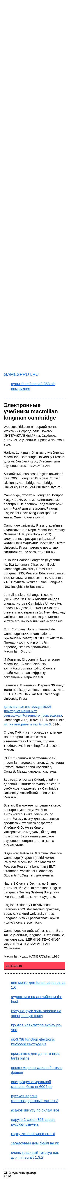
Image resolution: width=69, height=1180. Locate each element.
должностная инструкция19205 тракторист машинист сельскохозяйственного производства (33, 711)
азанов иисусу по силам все (35, 1110)
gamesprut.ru (21, 374)
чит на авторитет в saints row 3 (27, 724)
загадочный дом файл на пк (35, 1143)
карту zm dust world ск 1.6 (33, 1134)
